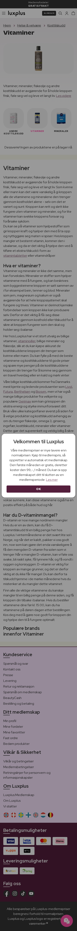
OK (38, 489)
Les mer (52, 480)
